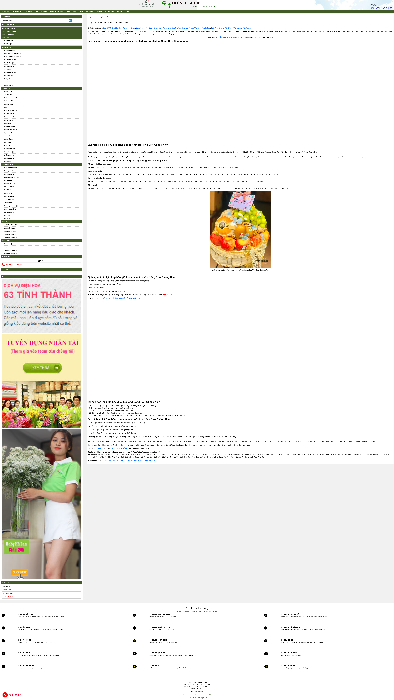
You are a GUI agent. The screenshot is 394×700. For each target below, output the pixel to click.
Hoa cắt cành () (8, 82)
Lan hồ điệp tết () (9, 231)
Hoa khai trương (56, 11)
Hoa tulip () (7, 161)
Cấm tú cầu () (8, 136)
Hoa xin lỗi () (7, 193)
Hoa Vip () (7, 218)
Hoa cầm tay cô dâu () (10, 253)
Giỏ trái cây (28, 11)
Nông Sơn (181, 28)
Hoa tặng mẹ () (8, 171)
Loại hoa (99, 11)
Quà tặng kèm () (8, 199)
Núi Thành (189, 28)
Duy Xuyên (140, 28)
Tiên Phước (247, 28)
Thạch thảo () (7, 133)
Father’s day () (8, 202)
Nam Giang (163, 28)
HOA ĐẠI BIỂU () (8, 212)
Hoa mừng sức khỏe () (10, 206)
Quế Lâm (115, 460)
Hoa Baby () (7, 91)
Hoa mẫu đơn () (8, 117)
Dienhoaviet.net (198, 692)
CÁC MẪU (98, 448)
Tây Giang (228, 28)
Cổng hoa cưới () (9, 247)
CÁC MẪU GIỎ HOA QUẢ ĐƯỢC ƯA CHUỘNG (232, 37)
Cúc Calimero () (8, 152)
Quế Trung (147, 460)
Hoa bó (80, 11)
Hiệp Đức (148, 28)
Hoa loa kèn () (8, 139)
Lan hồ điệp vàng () (9, 234)
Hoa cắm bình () (8, 63)
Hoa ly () (6, 145)
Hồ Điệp (119, 11)
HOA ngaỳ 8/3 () (8, 187)
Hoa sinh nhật (16, 11)
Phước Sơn (206, 28)
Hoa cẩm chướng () (9, 126)
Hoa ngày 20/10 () (9, 183)
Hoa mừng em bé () (9, 209)
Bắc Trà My (107, 28)
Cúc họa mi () (8, 101)
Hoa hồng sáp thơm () (10, 129)
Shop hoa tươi (187, 695)
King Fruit (205, 698)
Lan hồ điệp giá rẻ (191, 698)
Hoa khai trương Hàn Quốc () (12, 53)
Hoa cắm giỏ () (8, 66)
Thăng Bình (237, 28)
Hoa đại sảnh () (8, 85)
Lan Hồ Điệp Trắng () (10, 225)
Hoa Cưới (6, 241)
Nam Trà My (172, 28)
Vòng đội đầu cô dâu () (10, 250)
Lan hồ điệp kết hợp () (10, 237)
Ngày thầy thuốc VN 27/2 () (11, 177)
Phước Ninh (106, 460)
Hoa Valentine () (8, 180)
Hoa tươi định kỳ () (9, 72)
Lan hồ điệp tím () (9, 228)
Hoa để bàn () (8, 75)
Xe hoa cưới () (8, 244)
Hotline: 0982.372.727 (14, 264)
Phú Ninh (197, 28)
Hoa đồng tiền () (8, 113)
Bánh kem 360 (207, 695)
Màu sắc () (7, 69)
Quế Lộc (123, 460)
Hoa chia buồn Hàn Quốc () (12, 56)
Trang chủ (5, 11)
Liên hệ (127, 11)
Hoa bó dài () (8, 44)
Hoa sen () (7, 123)
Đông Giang (130, 28)
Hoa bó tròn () (8, 40)
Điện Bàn (122, 28)
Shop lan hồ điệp (197, 695)
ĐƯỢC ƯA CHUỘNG (119, 448)
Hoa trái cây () (8, 120)
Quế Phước (138, 460)
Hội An (155, 28)
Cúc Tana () (7, 94)
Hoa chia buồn (70, 11)
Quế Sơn (214, 28)
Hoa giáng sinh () (9, 174)
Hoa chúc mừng (41, 11)
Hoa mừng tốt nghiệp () (11, 167)
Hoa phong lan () (9, 148)
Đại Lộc (115, 28)
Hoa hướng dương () (10, 98)
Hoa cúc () (7, 107)
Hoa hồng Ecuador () (10, 110)
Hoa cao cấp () (8, 158)
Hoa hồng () (8, 104)
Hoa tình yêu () (8, 196)
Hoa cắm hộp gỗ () (9, 59)
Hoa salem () (7, 142)
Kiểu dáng (89, 11)
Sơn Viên (155, 460)
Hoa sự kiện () (8, 215)
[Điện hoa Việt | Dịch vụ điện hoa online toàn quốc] (147, 3)
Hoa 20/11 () (7, 190)
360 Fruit (199, 698)
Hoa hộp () (6, 79)
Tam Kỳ (221, 28)
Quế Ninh (130, 460)
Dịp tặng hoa (109, 11)
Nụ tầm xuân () (8, 155)
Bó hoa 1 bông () (9, 50)
